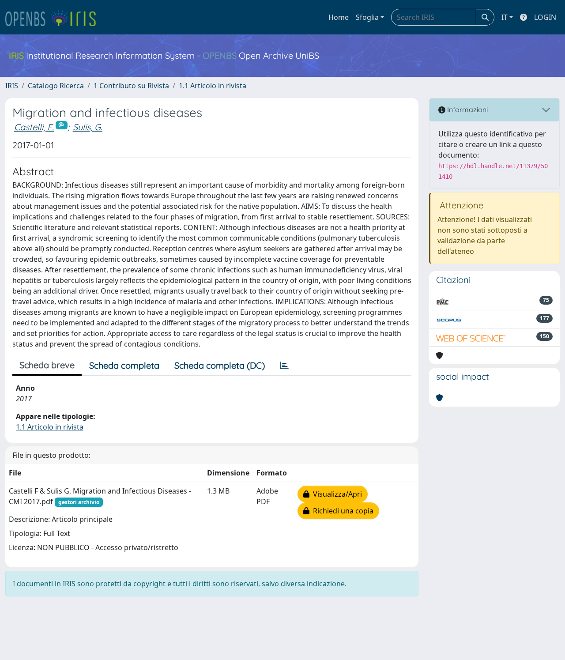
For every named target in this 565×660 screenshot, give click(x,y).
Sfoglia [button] (367, 17)
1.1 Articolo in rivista (212, 86)
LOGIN (545, 17)
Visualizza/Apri (335, 494)
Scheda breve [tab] (47, 364)
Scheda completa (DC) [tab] (219, 365)
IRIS (11, 86)
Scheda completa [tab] (124, 365)
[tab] (284, 365)
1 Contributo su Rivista (131, 86)
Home (338, 17)
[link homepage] (54, 17)
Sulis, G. (87, 126)
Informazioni (466, 109)
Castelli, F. (34, 126)
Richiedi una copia (341, 511)
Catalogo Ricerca (56, 86)
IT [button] (504, 17)
